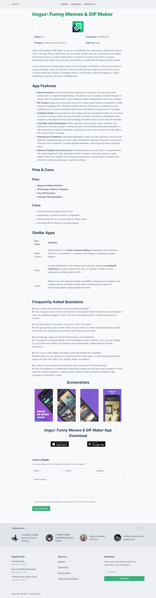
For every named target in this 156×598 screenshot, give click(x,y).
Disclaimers (63, 567)
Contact (61, 561)
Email (68, 471)
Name (37, 471)
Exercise (64, 4)
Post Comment (41, 508)
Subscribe (124, 578)
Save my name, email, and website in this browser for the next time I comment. (65, 502)
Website (100, 471)
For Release (76, 4)
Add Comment (40, 479)
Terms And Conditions (68, 578)
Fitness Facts (89, 4)
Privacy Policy (64, 573)
